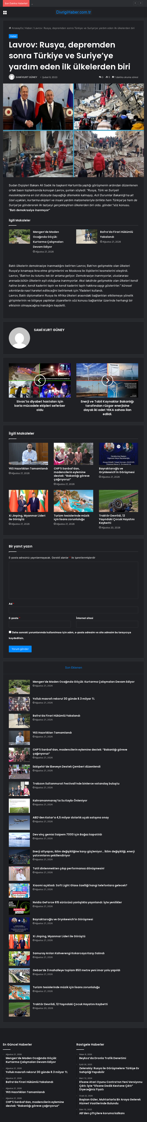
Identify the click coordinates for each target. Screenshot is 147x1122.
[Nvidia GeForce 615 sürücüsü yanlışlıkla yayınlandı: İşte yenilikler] (19, 907)
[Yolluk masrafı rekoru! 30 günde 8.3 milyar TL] (19, 704)
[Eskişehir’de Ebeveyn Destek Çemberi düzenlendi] (19, 772)
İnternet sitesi (84, 618)
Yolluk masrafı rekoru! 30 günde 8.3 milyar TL (64, 699)
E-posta (14, 618)
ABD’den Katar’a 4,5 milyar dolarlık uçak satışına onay (71, 817)
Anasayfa (17, 28)
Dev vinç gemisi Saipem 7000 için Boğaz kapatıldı (67, 834)
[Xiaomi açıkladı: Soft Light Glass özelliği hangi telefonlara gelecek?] (19, 890)
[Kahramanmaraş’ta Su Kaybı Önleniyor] (19, 806)
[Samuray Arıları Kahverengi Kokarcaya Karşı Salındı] (19, 958)
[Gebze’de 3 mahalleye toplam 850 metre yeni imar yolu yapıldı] (19, 975)
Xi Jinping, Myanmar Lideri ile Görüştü (27, 517)
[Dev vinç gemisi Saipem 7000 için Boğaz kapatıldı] (19, 840)
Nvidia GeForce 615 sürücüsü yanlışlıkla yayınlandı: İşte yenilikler (77, 902)
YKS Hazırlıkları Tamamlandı (28, 468)
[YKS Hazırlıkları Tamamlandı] (28, 454)
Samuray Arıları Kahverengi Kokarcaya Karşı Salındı (69, 953)
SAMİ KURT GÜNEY (26, 77)
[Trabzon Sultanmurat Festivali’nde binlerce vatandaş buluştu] (19, 789)
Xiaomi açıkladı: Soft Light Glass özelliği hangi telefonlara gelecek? (80, 885)
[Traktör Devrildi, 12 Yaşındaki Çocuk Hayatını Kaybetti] (118, 501)
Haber (28, 28)
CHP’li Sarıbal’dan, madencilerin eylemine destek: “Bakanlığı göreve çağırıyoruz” (72, 474)
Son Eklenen (73, 667)
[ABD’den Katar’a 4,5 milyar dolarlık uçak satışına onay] (19, 823)
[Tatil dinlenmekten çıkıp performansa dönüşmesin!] (19, 873)
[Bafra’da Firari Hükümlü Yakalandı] (86, 236)
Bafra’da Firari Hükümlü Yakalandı (50, 3)
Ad (11, 603)
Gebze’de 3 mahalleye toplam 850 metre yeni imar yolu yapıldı (76, 970)
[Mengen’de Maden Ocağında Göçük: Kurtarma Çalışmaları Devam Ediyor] (19, 236)
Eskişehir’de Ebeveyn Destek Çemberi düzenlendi (66, 766)
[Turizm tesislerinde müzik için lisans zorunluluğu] (73, 501)
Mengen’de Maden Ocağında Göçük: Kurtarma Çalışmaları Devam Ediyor (84, 682)
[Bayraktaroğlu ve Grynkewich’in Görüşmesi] (118, 454)
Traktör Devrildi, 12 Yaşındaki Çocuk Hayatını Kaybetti (117, 519)
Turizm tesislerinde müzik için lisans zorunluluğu (71, 517)
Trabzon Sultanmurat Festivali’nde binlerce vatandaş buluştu (76, 783)
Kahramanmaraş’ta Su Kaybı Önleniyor (60, 800)
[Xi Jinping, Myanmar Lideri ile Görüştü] (28, 501)
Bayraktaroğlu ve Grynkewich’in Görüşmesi (117, 470)
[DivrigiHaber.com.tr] (73, 12)
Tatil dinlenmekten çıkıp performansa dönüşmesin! (68, 868)
